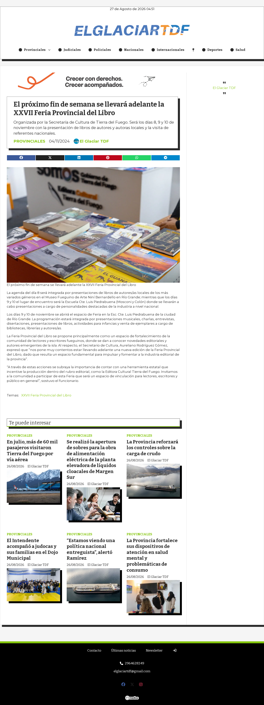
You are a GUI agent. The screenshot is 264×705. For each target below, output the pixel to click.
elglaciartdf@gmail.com (132, 671)
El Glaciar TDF (94, 141)
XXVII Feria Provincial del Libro (46, 395)
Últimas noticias (123, 651)
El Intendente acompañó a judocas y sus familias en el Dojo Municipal (32, 549)
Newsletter (154, 651)
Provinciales (35, 50)
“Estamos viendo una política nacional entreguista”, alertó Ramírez (91, 549)
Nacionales (134, 50)
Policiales (102, 50)
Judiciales (72, 50)
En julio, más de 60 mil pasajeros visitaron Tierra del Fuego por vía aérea (32, 450)
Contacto (94, 651)
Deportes (214, 50)
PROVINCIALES (29, 141)
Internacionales (170, 50)
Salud (240, 50)
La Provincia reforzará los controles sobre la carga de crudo (152, 447)
